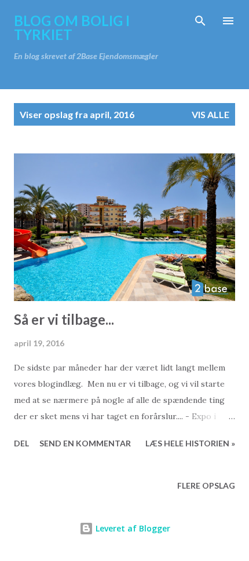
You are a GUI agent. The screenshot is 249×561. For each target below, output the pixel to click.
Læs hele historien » (190, 443)
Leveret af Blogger (131, 528)
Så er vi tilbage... (64, 319)
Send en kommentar (85, 443)
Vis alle (210, 114)
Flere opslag (206, 485)
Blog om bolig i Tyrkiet (72, 27)
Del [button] (21, 443)
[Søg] (200, 21)
